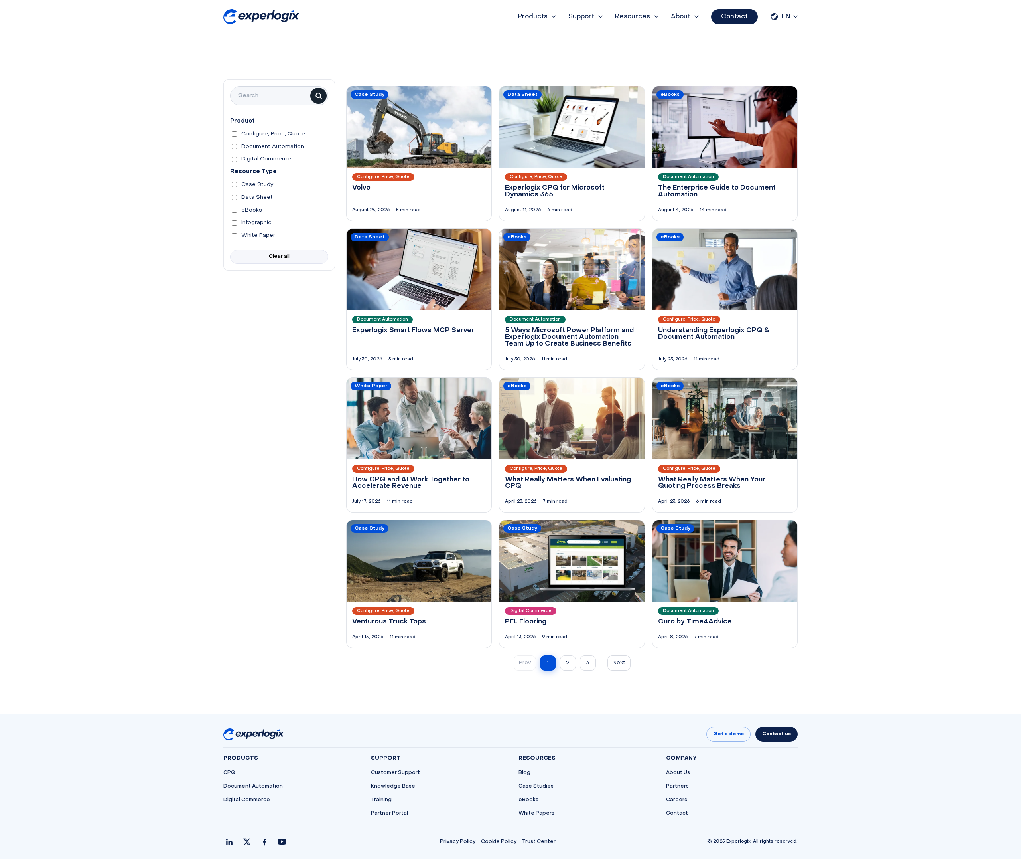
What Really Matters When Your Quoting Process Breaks (711, 483)
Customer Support (395, 772)
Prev (525, 662)
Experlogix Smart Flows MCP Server (413, 330)
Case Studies (536, 786)
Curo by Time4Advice (695, 622)
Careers (676, 800)
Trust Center (539, 841)
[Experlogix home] (261, 16)
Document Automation (253, 786)
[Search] (318, 96)
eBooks (528, 800)
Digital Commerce (246, 800)
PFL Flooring (525, 622)
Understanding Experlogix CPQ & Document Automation (714, 333)
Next (619, 662)
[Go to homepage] (253, 734)
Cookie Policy (498, 841)
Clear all (279, 256)
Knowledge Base (393, 786)
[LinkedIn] (229, 842)
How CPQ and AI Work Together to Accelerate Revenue (410, 483)
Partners (677, 786)
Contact (734, 17)
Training (381, 800)
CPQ (229, 772)
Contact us (776, 734)
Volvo (361, 188)
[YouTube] (282, 842)
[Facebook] (264, 842)
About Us (678, 772)
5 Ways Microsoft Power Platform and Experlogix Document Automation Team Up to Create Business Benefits (569, 337)
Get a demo (728, 734)
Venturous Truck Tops (389, 622)
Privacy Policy (457, 841)
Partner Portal (389, 813)
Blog (524, 772)
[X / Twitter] (247, 842)
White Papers (536, 813)
